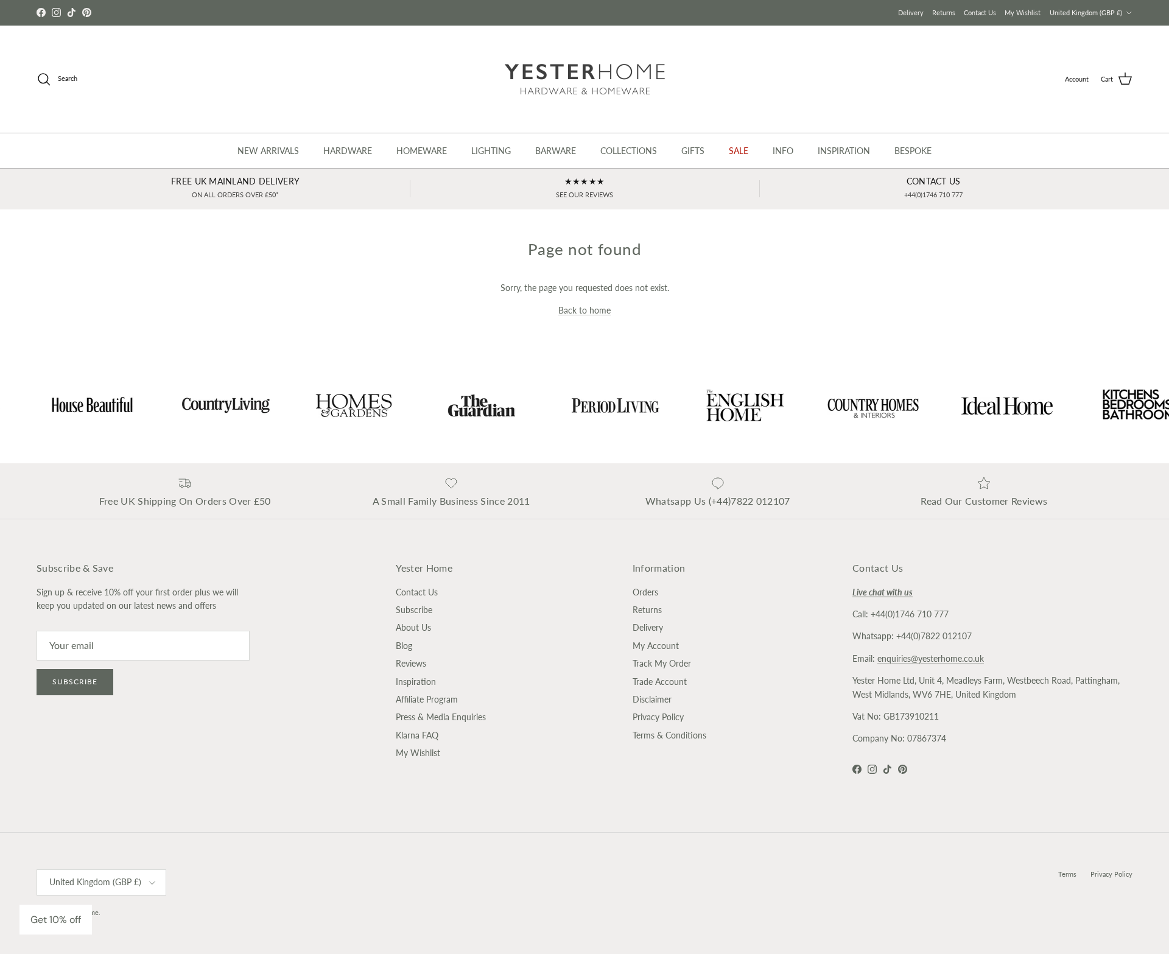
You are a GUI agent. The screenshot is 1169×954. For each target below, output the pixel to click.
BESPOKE (913, 151)
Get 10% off (55, 919)
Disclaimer (652, 699)
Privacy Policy (658, 717)
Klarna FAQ (417, 735)
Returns (943, 12)
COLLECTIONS (628, 151)
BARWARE (555, 151)
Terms (1067, 874)
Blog (404, 645)
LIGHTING (491, 151)
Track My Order (662, 663)
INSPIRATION (844, 151)
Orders (645, 592)
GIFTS (692, 151)
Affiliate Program (427, 699)
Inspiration (416, 681)
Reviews (411, 663)
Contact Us (980, 12)
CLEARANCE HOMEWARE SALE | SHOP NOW (585, 12)
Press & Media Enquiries (441, 717)
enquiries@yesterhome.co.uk (930, 658)
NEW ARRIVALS (268, 151)
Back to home (584, 310)
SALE (738, 151)
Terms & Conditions (669, 735)
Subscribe (74, 681)
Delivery (911, 12)
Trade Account (660, 681)
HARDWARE (347, 151)
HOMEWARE (421, 151)
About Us (413, 627)
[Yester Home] (585, 79)
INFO (783, 151)
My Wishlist (1023, 12)
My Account (656, 645)
